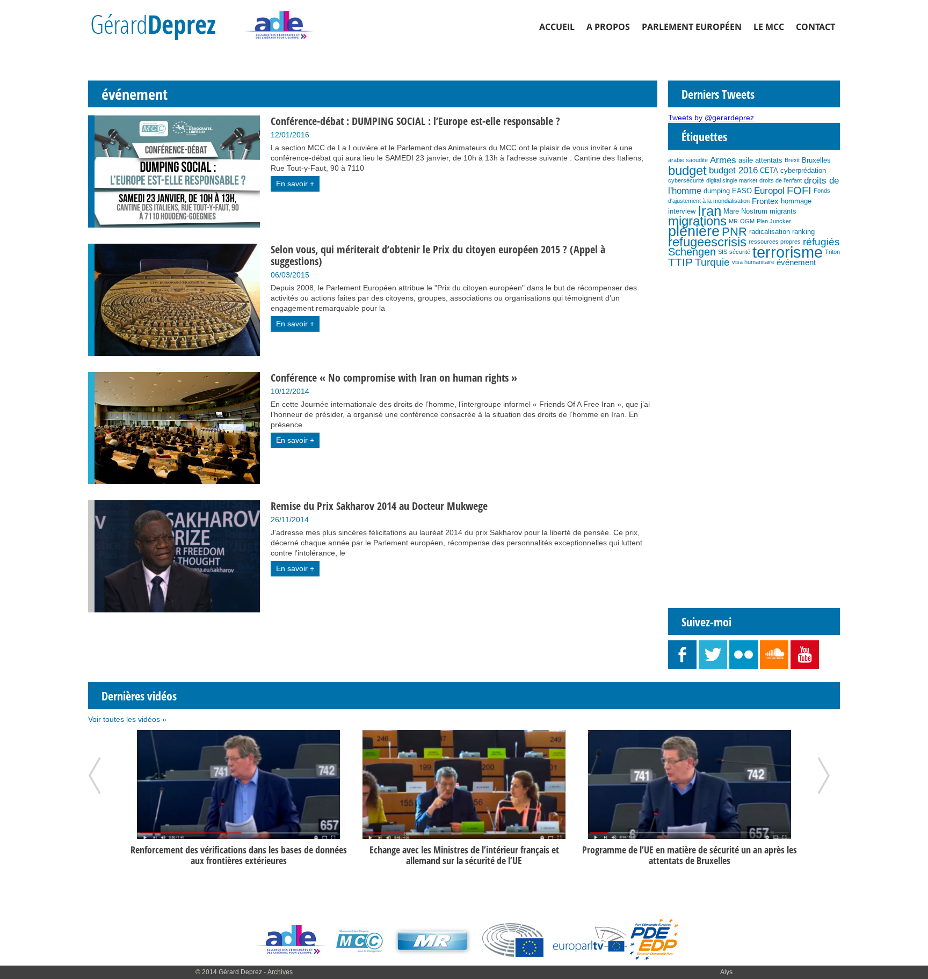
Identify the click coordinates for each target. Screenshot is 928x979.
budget (687, 170)
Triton (832, 252)
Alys (726, 972)
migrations (697, 221)
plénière (694, 231)
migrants (783, 211)
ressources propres (775, 241)
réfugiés (821, 241)
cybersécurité (686, 180)
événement (796, 262)
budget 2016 (733, 170)
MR (733, 221)
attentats (768, 160)
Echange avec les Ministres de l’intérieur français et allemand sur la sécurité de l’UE (464, 855)
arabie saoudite (688, 160)
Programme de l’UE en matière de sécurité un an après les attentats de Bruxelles (689, 855)
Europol (769, 190)
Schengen (692, 252)
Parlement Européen (692, 27)
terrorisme (787, 252)
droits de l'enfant (780, 180)
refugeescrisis (707, 242)
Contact (815, 27)
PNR (734, 231)
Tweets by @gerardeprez (711, 117)
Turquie (712, 262)
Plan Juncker (774, 221)
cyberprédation (803, 170)
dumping (717, 191)
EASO (742, 191)
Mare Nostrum (745, 211)
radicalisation (769, 232)
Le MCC (768, 27)
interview (681, 211)
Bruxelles (816, 160)
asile (745, 160)
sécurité (739, 252)
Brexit (792, 160)
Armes (723, 160)
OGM (747, 221)
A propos (608, 27)
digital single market (731, 180)
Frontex (765, 201)
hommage (796, 201)
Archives (280, 972)
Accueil (557, 27)
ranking (803, 232)
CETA (769, 170)
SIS (722, 252)
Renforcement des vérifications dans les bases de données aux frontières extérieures (238, 855)
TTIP (680, 262)
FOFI (799, 190)
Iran (709, 211)
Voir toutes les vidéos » (127, 719)
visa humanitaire (753, 262)
